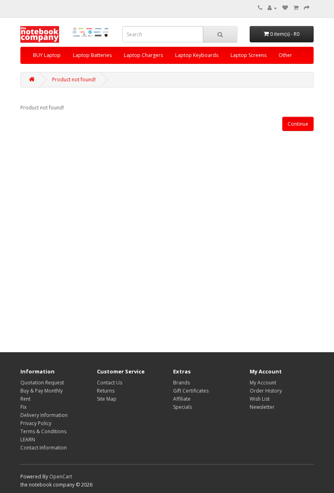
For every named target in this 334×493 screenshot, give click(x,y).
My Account (263, 382)
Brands (181, 382)
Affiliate (182, 398)
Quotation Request (42, 382)
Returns (105, 390)
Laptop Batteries (92, 55)
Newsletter (262, 407)
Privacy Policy (35, 423)
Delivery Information (44, 415)
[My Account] (272, 7)
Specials (182, 407)
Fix (23, 407)
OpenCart (60, 476)
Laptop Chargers (143, 55)
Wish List (260, 398)
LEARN (27, 439)
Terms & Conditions (43, 431)
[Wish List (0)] (285, 7)
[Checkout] (307, 7)
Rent (25, 398)
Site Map (106, 398)
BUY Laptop (47, 55)
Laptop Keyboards (196, 55)
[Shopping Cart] (296, 7)
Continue (298, 123)
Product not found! (74, 79)
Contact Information (43, 447)
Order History (266, 390)
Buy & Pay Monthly (41, 390)
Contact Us (109, 382)
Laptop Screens (248, 55)
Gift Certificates (191, 390)
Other (285, 55)
